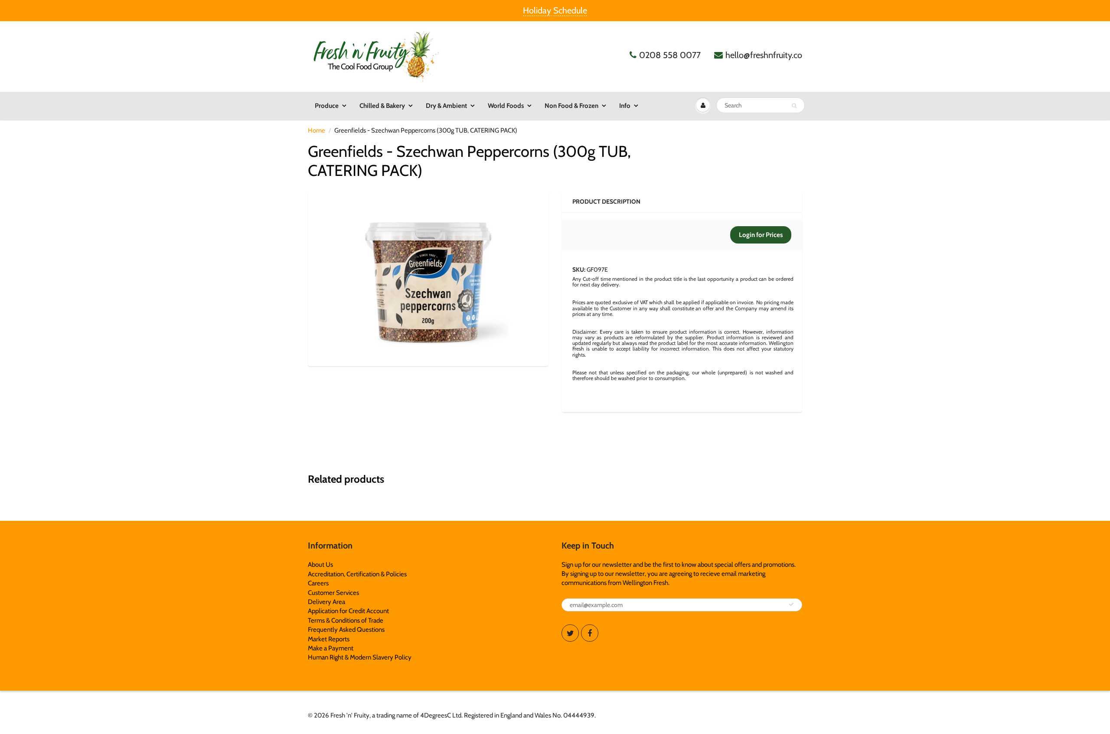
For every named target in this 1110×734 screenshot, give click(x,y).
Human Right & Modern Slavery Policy (359, 657)
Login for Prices (761, 235)
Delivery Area (326, 602)
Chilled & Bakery (382, 106)
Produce (327, 106)
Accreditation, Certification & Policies (357, 574)
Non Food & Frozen (571, 106)
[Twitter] (570, 633)
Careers (318, 583)
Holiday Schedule (555, 10)
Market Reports (328, 639)
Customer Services (333, 593)
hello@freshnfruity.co (763, 55)
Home (316, 130)
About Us (320, 564)
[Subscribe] (791, 604)
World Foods (506, 106)
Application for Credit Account (348, 611)
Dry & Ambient (446, 106)
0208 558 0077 (670, 55)
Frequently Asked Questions (346, 629)
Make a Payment (330, 648)
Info (624, 106)
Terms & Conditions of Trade (345, 620)
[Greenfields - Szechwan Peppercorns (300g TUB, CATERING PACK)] (428, 277)
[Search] (794, 106)
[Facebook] (589, 633)
